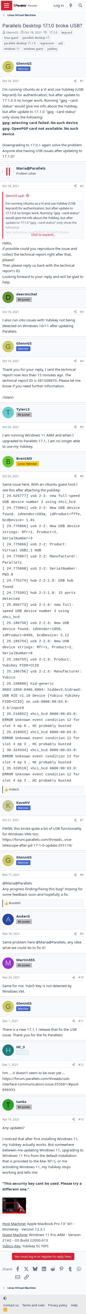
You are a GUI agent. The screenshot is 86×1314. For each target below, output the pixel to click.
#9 (82, 934)
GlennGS (12, 32)
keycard (66, 32)
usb (60, 43)
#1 (82, 81)
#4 (82, 361)
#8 (82, 875)
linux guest (11, 38)
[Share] (75, 81)
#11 (81, 1021)
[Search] (80, 5)
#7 (82, 820)
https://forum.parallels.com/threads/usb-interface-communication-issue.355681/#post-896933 (40, 1084)
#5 (82, 427)
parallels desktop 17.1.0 (20, 43)
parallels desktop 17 (35, 38)
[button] (4, 1298)
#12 (81, 1065)
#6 (82, 476)
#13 (81, 1119)
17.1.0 (53, 32)
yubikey (52, 49)
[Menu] (6, 5)
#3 (82, 312)
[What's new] (70, 5)
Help (74, 1305)
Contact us (11, 1305)
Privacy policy (57, 1305)
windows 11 (12, 49)
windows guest (33, 49)
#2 (82, 186)
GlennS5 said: (14, 196)
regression (47, 43)
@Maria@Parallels (17, 883)
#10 (81, 977)
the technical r (25, 254)
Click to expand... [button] (43, 234)
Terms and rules (33, 1305)
